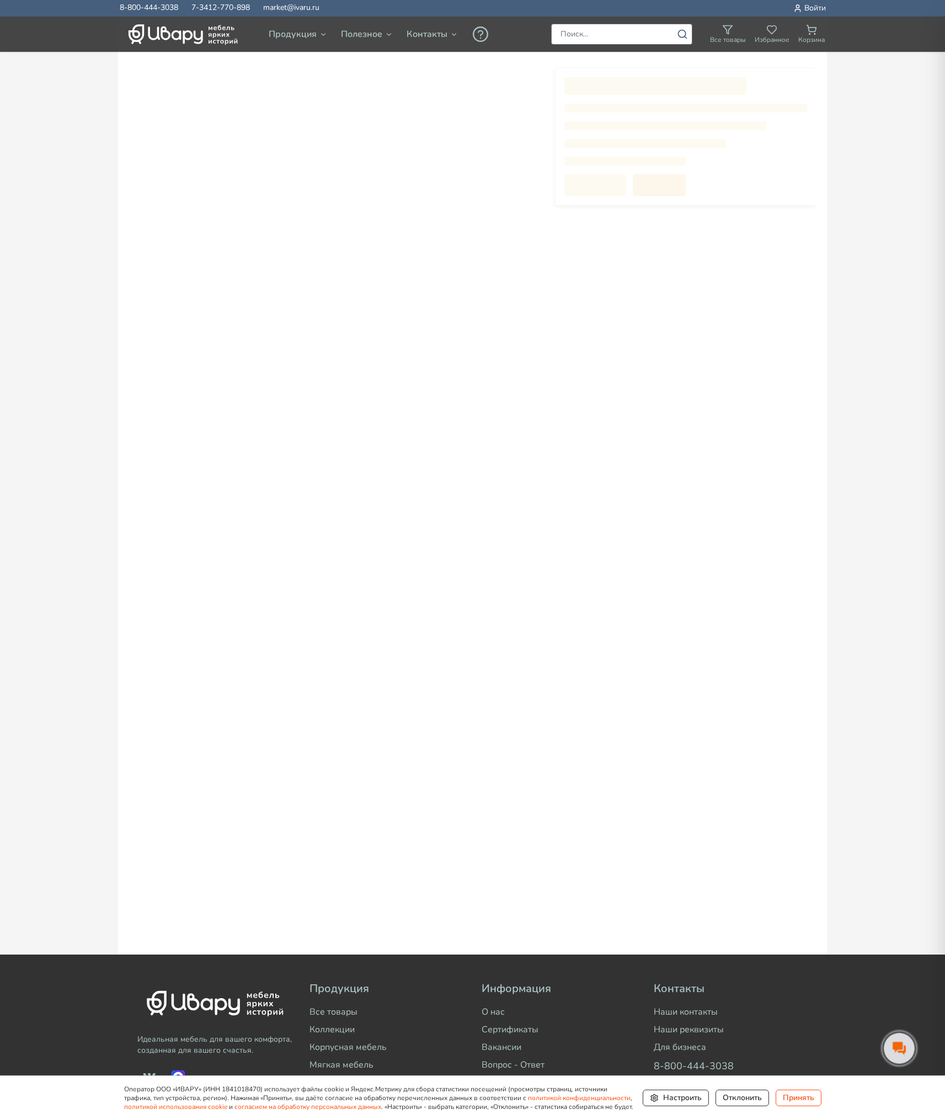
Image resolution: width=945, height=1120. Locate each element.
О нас (493, 1012)
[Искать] (682, 34)
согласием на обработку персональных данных (307, 1106)
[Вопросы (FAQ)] (480, 34)
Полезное (361, 34)
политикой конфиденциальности (579, 1098)
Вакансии (501, 1047)
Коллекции (332, 1029)
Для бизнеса (680, 1047)
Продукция (293, 34)
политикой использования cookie (175, 1106)
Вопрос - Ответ (513, 1065)
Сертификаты (510, 1029)
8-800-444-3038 (149, 7)
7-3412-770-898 (220, 7)
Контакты (427, 34)
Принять (798, 1097)
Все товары (333, 1012)
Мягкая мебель (341, 1065)
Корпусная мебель (348, 1047)
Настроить (682, 1097)
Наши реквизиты (689, 1029)
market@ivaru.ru (291, 7)
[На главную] (210, 1003)
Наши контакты (686, 1012)
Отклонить (742, 1097)
